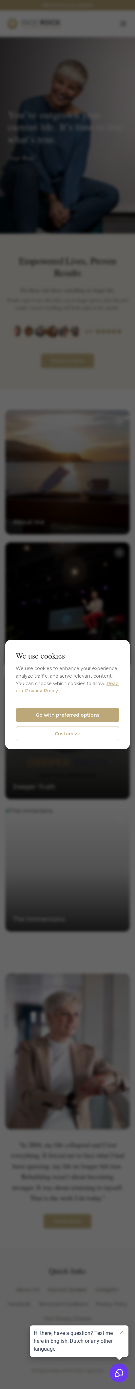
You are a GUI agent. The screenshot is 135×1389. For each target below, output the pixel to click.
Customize (67, 734)
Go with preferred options (68, 715)
